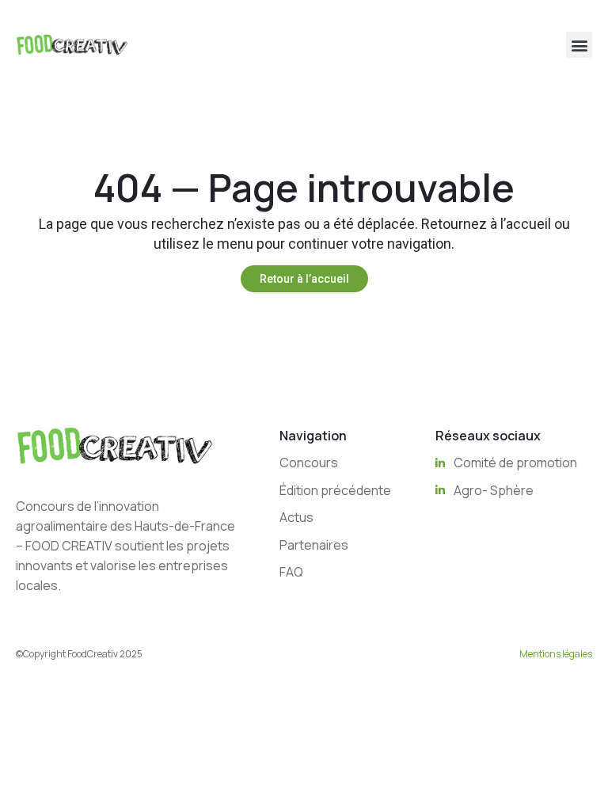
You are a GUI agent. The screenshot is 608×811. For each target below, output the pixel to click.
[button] (579, 45)
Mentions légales (555, 654)
